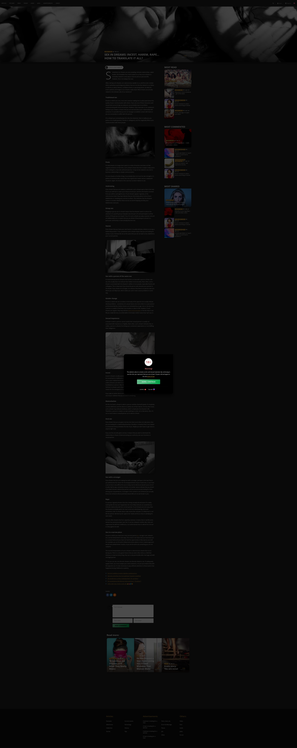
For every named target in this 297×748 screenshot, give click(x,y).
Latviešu (142, 389)
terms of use (151, 376)
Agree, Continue (148, 382)
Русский (150, 389)
